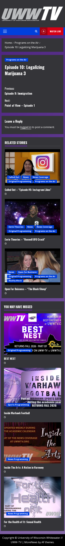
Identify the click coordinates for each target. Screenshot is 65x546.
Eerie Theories (16, 227)
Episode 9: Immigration (18, 90)
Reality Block (15, 280)
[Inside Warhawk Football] (32, 388)
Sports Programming (18, 404)
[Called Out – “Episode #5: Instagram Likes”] (32, 167)
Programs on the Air (16, 59)
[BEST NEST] (32, 334)
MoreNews (30, 542)
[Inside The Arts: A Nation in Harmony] (32, 442)
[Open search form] (36, 31)
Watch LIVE (55, 31)
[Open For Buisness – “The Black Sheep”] (32, 266)
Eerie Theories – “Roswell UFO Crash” (25, 239)
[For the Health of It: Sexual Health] (32, 497)
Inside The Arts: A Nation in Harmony (24, 467)
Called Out (14, 177)
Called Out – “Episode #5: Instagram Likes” (28, 190)
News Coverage (40, 177)
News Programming (18, 459)
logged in (25, 127)
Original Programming (20, 181)
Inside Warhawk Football (17, 413)
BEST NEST (10, 359)
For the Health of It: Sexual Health (22, 522)
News (26, 177)
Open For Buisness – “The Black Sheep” (26, 289)
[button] (5, 31)
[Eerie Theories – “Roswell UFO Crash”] (32, 217)
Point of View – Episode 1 (20, 102)
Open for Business (27, 272)
